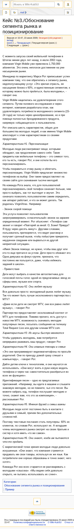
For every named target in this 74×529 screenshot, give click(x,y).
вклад (10, 40)
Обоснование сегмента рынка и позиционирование (34, 485)
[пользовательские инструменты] (68, 4)
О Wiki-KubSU (55, 522)
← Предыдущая (22, 43)
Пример (9, 489)
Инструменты (68, 13)
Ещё (22, 12)
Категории (10, 481)
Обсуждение (14, 13)
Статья (6, 13)
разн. (10, 43)
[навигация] (6, 4)
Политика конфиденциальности (29, 522)
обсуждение (55, 38)
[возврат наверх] (37, 501)
